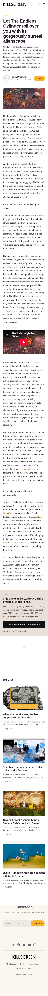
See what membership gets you (23, 624)
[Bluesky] (24, 944)
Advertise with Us (24, 968)
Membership (11, 964)
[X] (13, 944)
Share (39, 78)
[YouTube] (29, 944)
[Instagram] (34, 944)
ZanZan (38, 461)
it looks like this (29, 469)
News (5, 15)
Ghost (29, 974)
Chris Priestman (19, 77)
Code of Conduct (35, 964)
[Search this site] (39, 4)
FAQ (22, 964)
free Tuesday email (19, 631)
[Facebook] (18, 944)
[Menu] (44, 4)
